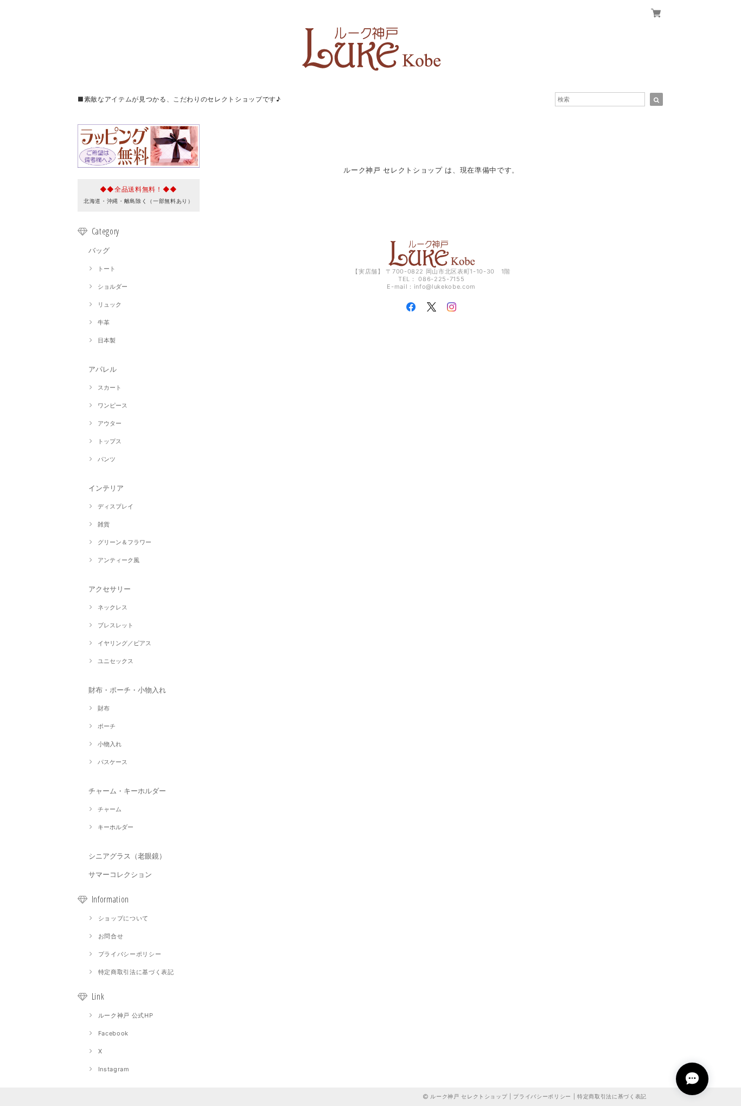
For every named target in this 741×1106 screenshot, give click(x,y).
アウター (110, 423)
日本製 (107, 340)
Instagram (114, 1069)
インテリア (106, 488)
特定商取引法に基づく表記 (136, 972)
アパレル (102, 369)
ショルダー (112, 286)
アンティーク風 (118, 560)
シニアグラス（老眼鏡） (127, 855)
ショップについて (123, 918)
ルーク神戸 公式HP (126, 1015)
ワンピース (112, 405)
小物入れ (110, 744)
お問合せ (111, 936)
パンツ (107, 459)
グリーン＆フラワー (124, 542)
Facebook (113, 1033)
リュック (110, 304)
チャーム (110, 809)
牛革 (104, 322)
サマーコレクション (120, 874)
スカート (110, 387)
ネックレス (112, 607)
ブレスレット (115, 625)
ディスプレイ (115, 506)
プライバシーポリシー (130, 954)
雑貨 (104, 524)
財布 (104, 708)
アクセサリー (109, 588)
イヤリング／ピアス (124, 643)
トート (107, 268)
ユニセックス (115, 661)
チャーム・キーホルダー (127, 790)
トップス (110, 441)
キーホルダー (115, 827)
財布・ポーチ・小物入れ (127, 689)
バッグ (99, 250)
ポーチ (107, 726)
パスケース (112, 762)
